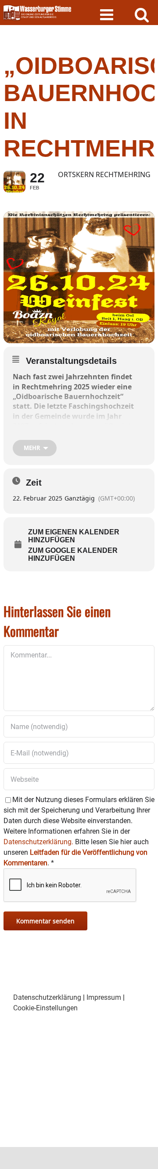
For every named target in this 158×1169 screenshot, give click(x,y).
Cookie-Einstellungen (45, 1008)
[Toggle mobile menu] (107, 14)
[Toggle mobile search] (142, 14)
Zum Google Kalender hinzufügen (73, 554)
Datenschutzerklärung (47, 997)
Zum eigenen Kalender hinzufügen (73, 536)
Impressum (103, 997)
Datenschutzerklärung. (38, 842)
